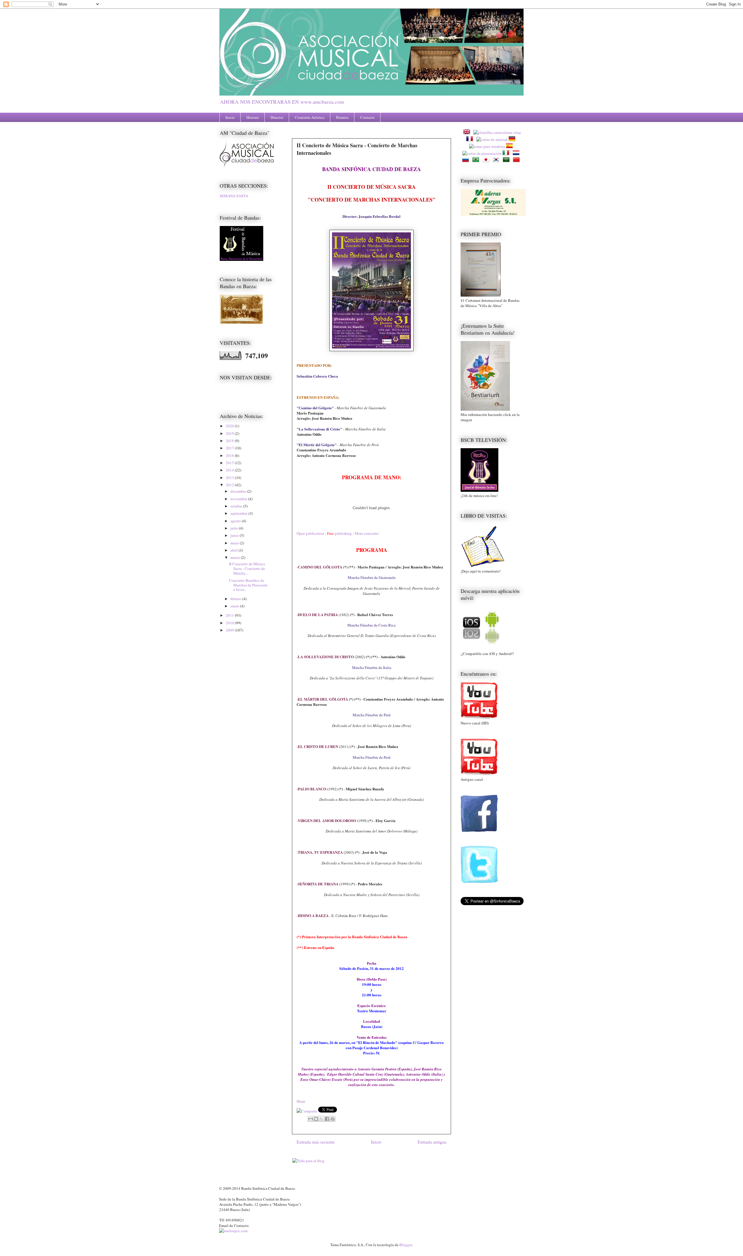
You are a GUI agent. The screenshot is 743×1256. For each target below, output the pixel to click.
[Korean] (497, 160)
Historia (252, 117)
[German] (513, 139)
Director (276, 117)
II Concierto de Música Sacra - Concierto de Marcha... (247, 568)
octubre (236, 506)
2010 (230, 622)
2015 (230, 462)
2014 (230, 470)
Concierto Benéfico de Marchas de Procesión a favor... (248, 585)
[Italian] (507, 153)
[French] (470, 139)
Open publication (310, 533)
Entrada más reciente (316, 1142)
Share (301, 1101)
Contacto (367, 117)
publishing (343, 533)
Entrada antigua (432, 1142)
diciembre (238, 491)
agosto (236, 520)
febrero (236, 598)
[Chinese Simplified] (517, 160)
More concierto (367, 533)
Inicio (230, 117)
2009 (230, 630)
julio (234, 528)
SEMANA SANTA (234, 195)
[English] (468, 132)
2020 (230, 425)
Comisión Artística (309, 117)
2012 (230, 484)
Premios (342, 117)
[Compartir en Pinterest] (333, 1119)
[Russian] (466, 160)
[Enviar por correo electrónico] (310, 1119)
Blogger (405, 1244)
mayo (235, 543)
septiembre (239, 513)
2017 (230, 448)
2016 (230, 455)
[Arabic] (507, 160)
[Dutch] (517, 153)
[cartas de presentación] (482, 153)
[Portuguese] (476, 160)
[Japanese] (487, 160)
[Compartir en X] (321, 1119)
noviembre (239, 498)
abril (234, 550)
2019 (230, 433)
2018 (230, 440)
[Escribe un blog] (316, 1119)
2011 (230, 615)
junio (235, 535)
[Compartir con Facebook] (327, 1119)
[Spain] (510, 146)
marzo (235, 557)
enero (235, 606)
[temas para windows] (487, 146)
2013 (230, 477)
